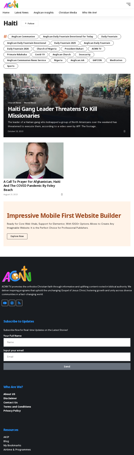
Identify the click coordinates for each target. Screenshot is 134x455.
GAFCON (97, 60)
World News (30, 102)
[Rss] (19, 303)
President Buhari (74, 48)
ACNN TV (96, 48)
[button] (122, 4)
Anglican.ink (77, 60)
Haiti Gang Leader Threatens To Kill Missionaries (52, 112)
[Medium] (12, 303)
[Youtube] (5, 303)
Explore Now (17, 236)
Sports (10, 66)
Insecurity (85, 54)
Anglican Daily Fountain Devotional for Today (68, 36)
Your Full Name (12, 335)
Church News (14, 102)
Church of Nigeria (47, 48)
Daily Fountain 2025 (65, 43)
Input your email (13, 350)
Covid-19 (39, 54)
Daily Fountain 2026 (18, 48)
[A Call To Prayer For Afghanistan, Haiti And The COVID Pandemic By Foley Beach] (33, 160)
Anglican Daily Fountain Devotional (26, 43)
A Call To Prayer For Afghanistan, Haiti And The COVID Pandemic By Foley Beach (31, 185)
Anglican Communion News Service (26, 60)
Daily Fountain (109, 36)
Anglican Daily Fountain (97, 43)
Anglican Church (62, 54)
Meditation (116, 60)
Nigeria (58, 60)
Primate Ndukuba (17, 54)
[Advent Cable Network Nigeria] (11, 4)
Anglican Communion (23, 36)
